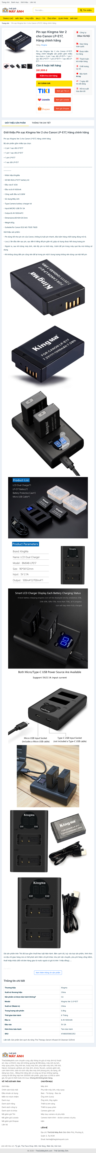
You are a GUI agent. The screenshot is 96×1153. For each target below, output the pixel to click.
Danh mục (15, 2)
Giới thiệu (24, 2)
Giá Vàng (42, 1146)
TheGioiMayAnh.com (44, 1151)
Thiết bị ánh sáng (48, 1104)
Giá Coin (57, 1146)
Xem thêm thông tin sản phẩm (48, 972)
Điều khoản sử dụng (10, 1093)
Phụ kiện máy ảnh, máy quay (52, 1090)
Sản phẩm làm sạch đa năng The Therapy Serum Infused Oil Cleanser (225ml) (43, 1040)
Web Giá (50, 1146)
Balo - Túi (40, 18)
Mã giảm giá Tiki (8, 1114)
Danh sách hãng (8, 1104)
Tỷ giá (17, 1146)
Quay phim (63, 18)
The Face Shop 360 (29, 1146)
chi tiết (41, 123)
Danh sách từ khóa (9, 1111)
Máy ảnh (19, 18)
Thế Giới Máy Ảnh (61, 1151)
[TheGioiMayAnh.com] (13, 10)
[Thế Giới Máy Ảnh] (14, 1055)
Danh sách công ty (9, 1107)
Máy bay (74, 18)
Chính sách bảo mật (10, 1090)
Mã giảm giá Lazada (10, 1118)
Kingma (44, 45)
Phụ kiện (30, 18)
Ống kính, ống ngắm (49, 1100)
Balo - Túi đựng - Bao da (51, 1093)
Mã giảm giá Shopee (10, 1121)
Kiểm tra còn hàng (48, 75)
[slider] (6, 66)
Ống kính (51, 18)
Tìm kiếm (87, 10)
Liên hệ (33, 2)
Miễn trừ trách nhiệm (10, 1097)
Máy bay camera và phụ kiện (53, 1114)
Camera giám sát (48, 1111)
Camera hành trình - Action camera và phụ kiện (58, 1119)
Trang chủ (6, 2)
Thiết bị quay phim (48, 1107)
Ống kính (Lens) (47, 1097)
